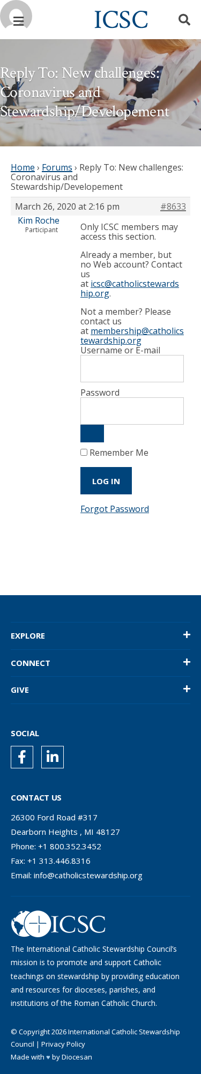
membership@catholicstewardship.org (132, 335)
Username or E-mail (120, 350)
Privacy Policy (63, 1044)
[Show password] (92, 433)
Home (23, 167)
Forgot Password (114, 509)
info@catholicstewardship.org (88, 875)
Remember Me (117, 452)
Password (100, 392)
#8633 (173, 206)
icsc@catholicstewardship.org (129, 288)
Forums (57, 167)
